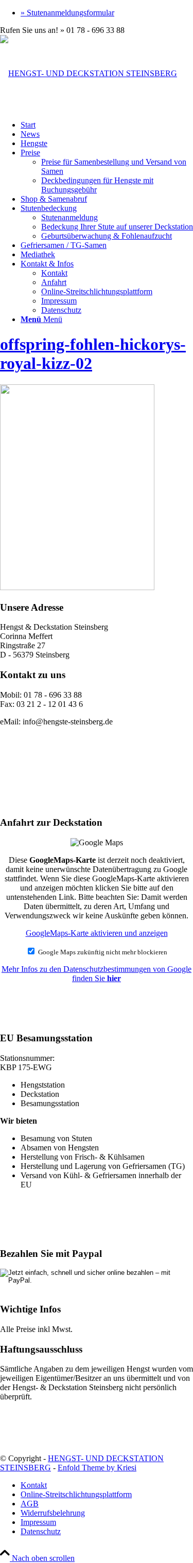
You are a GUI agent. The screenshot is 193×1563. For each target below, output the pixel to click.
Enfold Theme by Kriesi (97, 1467)
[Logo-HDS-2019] (88, 73)
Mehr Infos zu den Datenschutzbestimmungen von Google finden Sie (96, 974)
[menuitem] (107, 12)
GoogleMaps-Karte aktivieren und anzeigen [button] (97, 933)
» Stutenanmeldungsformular (67, 12)
